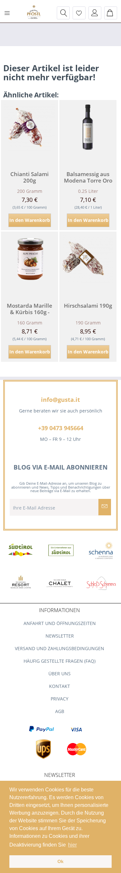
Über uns (59, 673)
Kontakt (59, 686)
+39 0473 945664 (60, 428)
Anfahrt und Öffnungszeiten (60, 623)
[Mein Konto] (94, 12)
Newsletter (59, 636)
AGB (59, 711)
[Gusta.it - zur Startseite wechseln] (34, 12)
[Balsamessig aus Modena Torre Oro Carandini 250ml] (88, 132)
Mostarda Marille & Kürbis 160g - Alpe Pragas (29, 309)
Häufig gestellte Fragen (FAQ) (60, 661)
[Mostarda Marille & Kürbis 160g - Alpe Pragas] (29, 264)
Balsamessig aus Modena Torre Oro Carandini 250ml (88, 177)
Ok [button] (60, 861)
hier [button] (72, 845)
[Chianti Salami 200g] (29, 132)
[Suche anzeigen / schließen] (63, 12)
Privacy (59, 699)
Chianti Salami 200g (29, 177)
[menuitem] (9, 12)
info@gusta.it (60, 399)
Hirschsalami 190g (88, 306)
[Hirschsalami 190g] (88, 264)
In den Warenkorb (29, 220)
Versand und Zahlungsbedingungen (59, 648)
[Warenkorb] (110, 12)
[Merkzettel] (79, 12)
